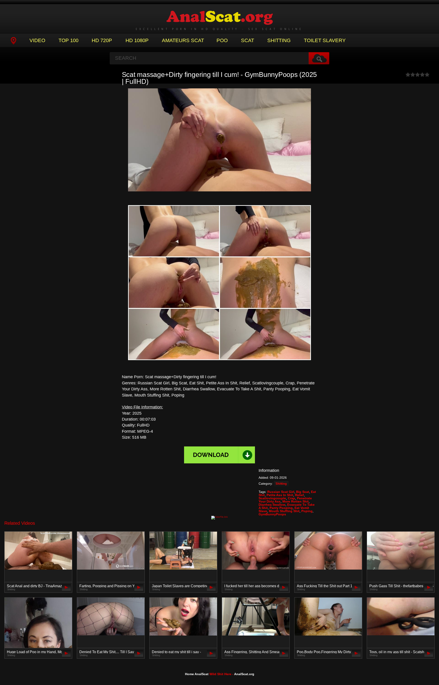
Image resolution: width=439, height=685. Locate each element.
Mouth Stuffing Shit (284, 511)
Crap (291, 498)
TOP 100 (68, 40)
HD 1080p (137, 40)
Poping (307, 511)
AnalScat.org (244, 674)
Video (37, 40)
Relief (299, 495)
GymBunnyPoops (272, 514)
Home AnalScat (197, 674)
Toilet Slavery (325, 40)
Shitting (279, 40)
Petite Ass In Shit (280, 495)
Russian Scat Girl (280, 492)
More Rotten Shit (295, 501)
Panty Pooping (281, 508)
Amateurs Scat (183, 40)
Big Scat (302, 492)
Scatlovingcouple (272, 498)
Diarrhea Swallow (272, 504)
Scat (247, 40)
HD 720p (102, 40)
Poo (222, 40)
